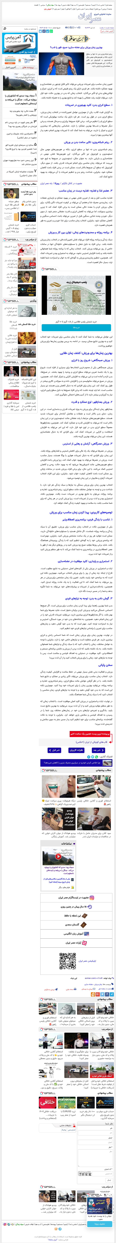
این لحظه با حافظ (72, 916)
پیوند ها (58, 5)
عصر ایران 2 (56, 9)
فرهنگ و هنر (89, 9)
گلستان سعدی (72, 925)
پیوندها (53, 1224)
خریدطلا (76, 327)
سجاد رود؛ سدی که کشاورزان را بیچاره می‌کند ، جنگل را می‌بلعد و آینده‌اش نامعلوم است (59, 870)
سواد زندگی (50, 5)
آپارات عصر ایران (73, 943)
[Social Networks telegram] (88, 756)
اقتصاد (36, 5)
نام (111, 1128)
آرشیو (94, 5)
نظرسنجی (81, 5)
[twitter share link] (40, 31)
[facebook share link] (44, 31)
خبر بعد (96, 750)
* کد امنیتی (108, 1169)
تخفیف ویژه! (100, 1224)
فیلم (63, 9)
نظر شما (109, 1124)
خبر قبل (56, 750)
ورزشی (104, 9)
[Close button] (111, 1194)
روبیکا (57, 183)
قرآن (73, 9)
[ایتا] (93, 994)
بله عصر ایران (46, 183)
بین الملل (98, 9)
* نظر (110, 1147)
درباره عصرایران (83, 1224)
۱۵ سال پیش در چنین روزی (74, 907)
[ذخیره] (71, 27)
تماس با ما (101, 5)
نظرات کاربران (76, 750)
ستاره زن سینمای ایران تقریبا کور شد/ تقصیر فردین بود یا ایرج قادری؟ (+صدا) (21, 149)
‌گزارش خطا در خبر (107, 31)
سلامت (102, 28)
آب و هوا (74, 5)
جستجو (88, 5)
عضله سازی (88, 984)
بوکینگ (63, 1130)
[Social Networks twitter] (92, 756)
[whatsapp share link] (51, 31)
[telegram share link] (47, 31)
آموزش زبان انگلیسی (73, 934)
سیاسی (43, 5)
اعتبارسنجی (72, 1130)
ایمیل (110, 1137)
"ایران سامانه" (52, 1239)
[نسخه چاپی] (66, 27)
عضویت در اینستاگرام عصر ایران (73, 898)
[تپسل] (42, 269)
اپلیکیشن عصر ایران (87, 961)
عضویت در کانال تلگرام (72, 183)
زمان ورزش (98, 984)
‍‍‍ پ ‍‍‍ (76, 27)
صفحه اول (109, 5)
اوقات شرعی (66, 5)
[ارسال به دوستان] (68, 27)
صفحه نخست (110, 28)
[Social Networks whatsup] (96, 756)
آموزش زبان (47, 9)
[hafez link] (76, 38)
